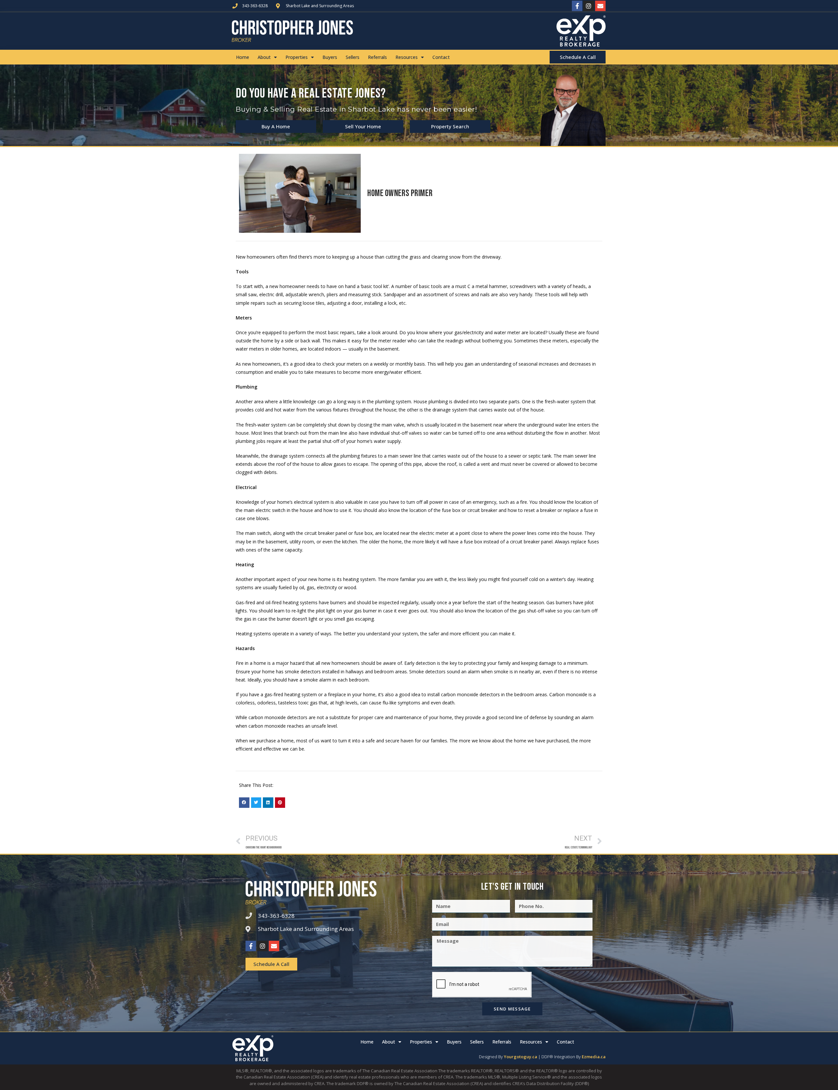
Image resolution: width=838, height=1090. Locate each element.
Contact (441, 57)
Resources (406, 57)
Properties (296, 57)
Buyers (329, 57)
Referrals (377, 57)
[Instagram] (588, 6)
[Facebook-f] (577, 6)
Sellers (352, 57)
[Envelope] (600, 6)
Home (242, 57)
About (264, 57)
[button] (244, 802)
